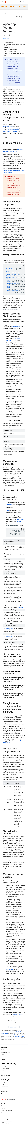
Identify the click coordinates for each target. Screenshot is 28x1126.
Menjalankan (8, 13)
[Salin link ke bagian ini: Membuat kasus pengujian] (15, 205)
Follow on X (3, 1070)
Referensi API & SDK (5, 1052)
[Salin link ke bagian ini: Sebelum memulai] (4, 146)
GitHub (3, 1059)
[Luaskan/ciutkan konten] (14, 42)
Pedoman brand (5, 1091)
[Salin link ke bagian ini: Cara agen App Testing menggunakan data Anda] (10, 120)
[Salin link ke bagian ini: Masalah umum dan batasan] (13, 877)
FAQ (2, 1093)
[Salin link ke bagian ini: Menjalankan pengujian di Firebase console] (16, 673)
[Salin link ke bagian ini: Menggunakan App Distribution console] (22, 316)
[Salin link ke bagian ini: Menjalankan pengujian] (15, 464)
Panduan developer (5, 1050)
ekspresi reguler (9, 628)
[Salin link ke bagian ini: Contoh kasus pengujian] (21, 420)
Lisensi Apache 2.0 (11, 1034)
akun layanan (20, 519)
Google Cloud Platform (6, 1110)
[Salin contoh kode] (24, 265)
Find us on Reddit (5, 1068)
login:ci (19, 521)
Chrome (3, 1105)
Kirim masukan (8, 20)
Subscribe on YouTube (6, 1073)
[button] (14, 672)
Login (7, 510)
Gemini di (8, 126)
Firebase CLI (9, 504)
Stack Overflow (5, 1084)
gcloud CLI (20, 607)
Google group (4, 1086)
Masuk (24, 1)
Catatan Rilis (6, 38)
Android (3, 1103)
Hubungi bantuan (5, 1082)
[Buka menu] (2, 2)
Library (2, 1057)
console (11, 80)
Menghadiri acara (5, 1075)
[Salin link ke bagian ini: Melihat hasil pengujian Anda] (21, 752)
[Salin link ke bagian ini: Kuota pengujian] (22, 979)
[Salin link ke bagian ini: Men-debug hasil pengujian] (13, 833)
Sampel (3, 1054)
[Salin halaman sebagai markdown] (9, 35)
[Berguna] (19, 17)
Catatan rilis (4, 1089)
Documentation (6, 6)
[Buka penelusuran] (17, 2)
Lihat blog (3, 1066)
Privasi (9, 1119)
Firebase (5, 12)
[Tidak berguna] (22, 17)
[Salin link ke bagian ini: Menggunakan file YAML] (4, 257)
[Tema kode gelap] (21, 265)
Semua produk (4, 1113)
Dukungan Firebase (17, 1014)
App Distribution (20, 6)
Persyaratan (4, 1119)
